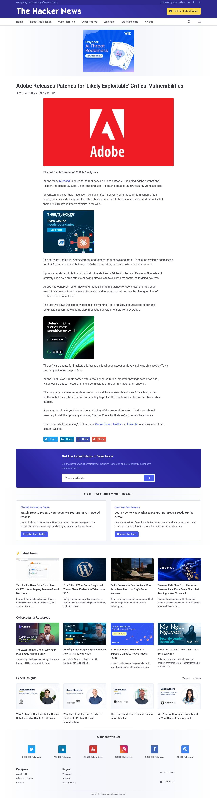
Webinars (109, 21)
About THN (21, 774)
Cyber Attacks (89, 21)
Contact (20, 782)
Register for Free (126, 534)
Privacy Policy (69, 782)
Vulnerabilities (66, 21)
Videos (185, 678)
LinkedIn (132, 424)
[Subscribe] (149, 478)
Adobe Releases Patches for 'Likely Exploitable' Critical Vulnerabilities (99, 86)
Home (19, 21)
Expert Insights (129, 21)
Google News (103, 424)
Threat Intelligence (40, 21)
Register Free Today (34, 534)
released (64, 181)
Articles (197, 678)
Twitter (117, 424)
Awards (149, 21)
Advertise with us (24, 778)
